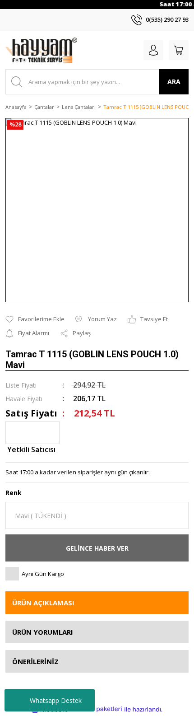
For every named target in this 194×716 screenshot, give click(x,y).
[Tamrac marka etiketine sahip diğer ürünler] (32, 432)
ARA (173, 81)
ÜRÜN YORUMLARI (42, 631)
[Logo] (41, 50)
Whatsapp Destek (56, 700)
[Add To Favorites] (35, 319)
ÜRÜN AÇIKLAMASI (43, 602)
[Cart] (179, 50)
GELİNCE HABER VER (97, 548)
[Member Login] (153, 50)
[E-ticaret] (95, 709)
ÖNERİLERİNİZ (35, 661)
